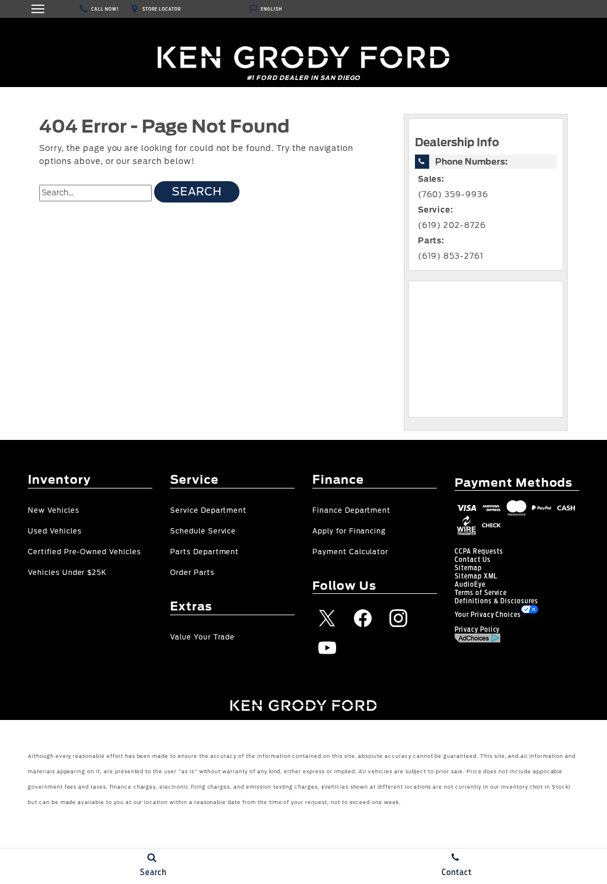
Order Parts (192, 573)
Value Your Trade (202, 637)
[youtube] (327, 648)
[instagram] (398, 618)
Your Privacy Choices (488, 614)
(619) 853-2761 (451, 256)
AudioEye (470, 584)
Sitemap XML (476, 576)
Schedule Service (203, 531)
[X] (327, 618)
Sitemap (468, 568)
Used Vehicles (54, 531)
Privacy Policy (477, 629)
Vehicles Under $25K (67, 573)
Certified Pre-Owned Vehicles (84, 552)
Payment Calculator (350, 552)
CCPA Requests (479, 551)
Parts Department (204, 552)
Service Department (208, 510)
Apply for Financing (349, 531)
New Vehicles (53, 510)
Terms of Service (481, 593)
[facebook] (363, 618)
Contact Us (473, 559)
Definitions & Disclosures (496, 601)
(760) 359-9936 (453, 194)
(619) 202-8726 (452, 225)
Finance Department (351, 510)
